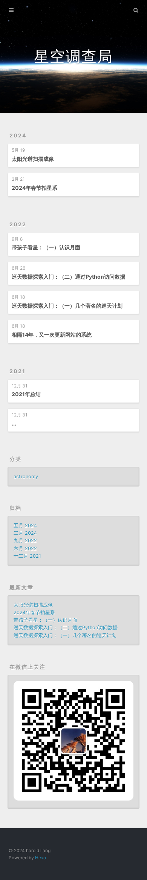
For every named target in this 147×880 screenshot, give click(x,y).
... (14, 423)
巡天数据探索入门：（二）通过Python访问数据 (68, 276)
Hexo (40, 857)
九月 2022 (25, 540)
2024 (17, 135)
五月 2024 (25, 525)
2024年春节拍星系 (34, 188)
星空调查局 (73, 56)
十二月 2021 (27, 556)
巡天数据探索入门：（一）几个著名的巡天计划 (67, 305)
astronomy (26, 476)
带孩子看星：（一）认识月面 (46, 247)
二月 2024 (25, 533)
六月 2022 (25, 548)
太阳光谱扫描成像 (33, 159)
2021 (17, 371)
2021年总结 (26, 394)
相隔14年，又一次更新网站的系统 (52, 334)
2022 (17, 224)
